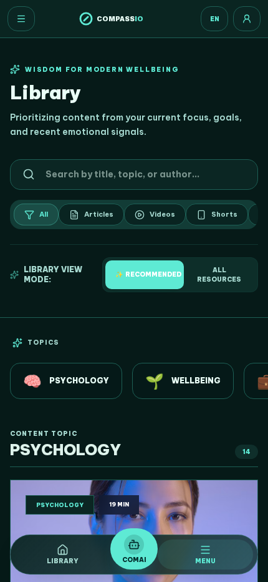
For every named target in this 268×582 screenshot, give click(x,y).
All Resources (219, 275)
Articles (98, 214)
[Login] (247, 18)
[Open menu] (21, 18)
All (43, 214)
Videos (162, 214)
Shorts (224, 214)
